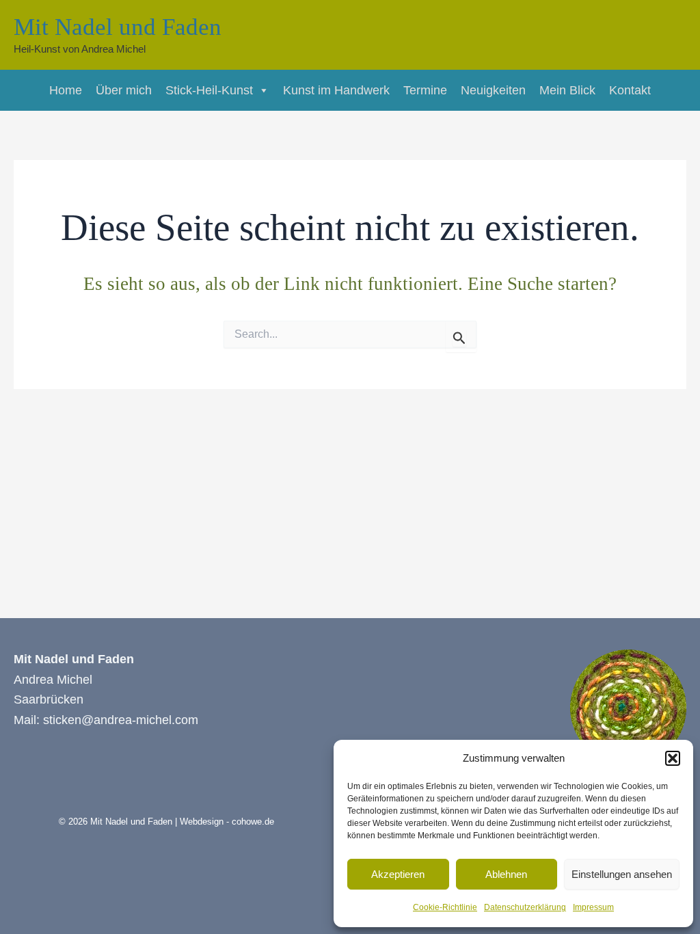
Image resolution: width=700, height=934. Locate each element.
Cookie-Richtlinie (445, 907)
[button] (672, 758)
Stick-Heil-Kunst (209, 90)
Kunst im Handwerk (336, 90)
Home (65, 90)
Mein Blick (567, 90)
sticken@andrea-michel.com (120, 720)
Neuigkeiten (493, 90)
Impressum (593, 907)
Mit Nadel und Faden (117, 27)
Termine (425, 90)
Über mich (124, 90)
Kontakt (630, 90)
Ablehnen (506, 874)
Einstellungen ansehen (621, 874)
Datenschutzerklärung (525, 907)
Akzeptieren (398, 874)
